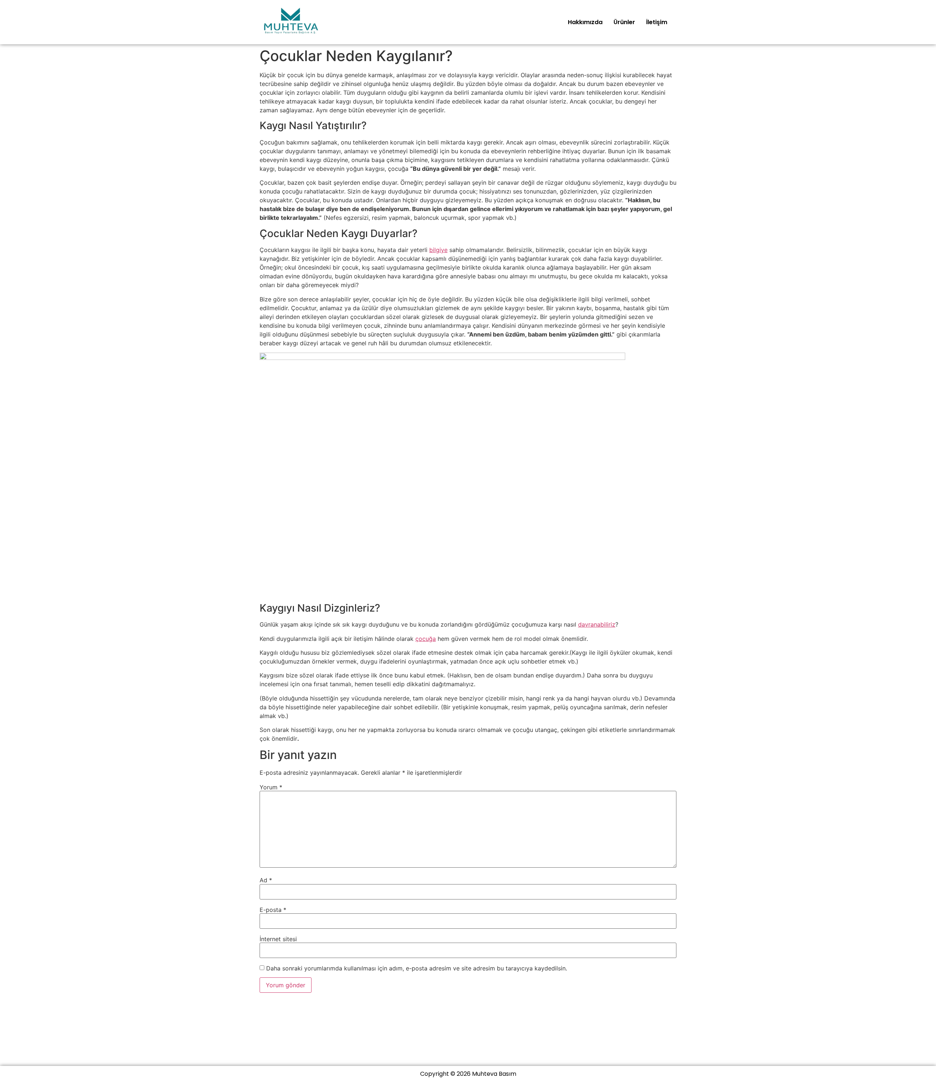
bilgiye (438, 249)
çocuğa (425, 638)
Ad (266, 880)
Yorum (271, 787)
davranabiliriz (596, 624)
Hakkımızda (585, 22)
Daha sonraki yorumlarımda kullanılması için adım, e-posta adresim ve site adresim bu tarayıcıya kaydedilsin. (416, 968)
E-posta (273, 910)
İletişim (656, 22)
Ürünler (624, 22)
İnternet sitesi (278, 939)
